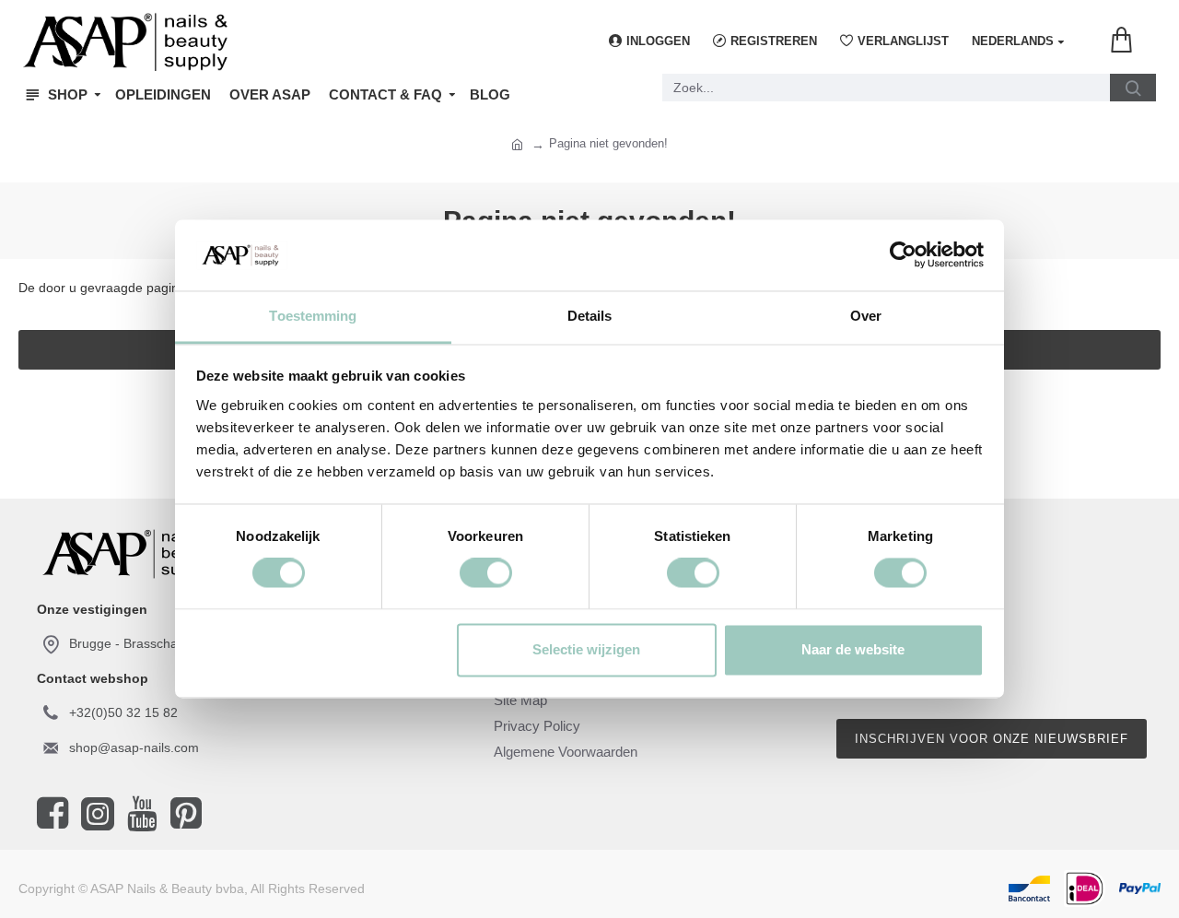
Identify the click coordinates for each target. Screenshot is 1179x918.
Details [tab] (590, 316)
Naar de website (853, 649)
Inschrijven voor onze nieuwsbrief (991, 739)
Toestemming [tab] (312, 316)
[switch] (486, 573)
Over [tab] (865, 316)
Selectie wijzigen (586, 649)
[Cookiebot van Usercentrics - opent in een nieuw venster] (903, 255)
